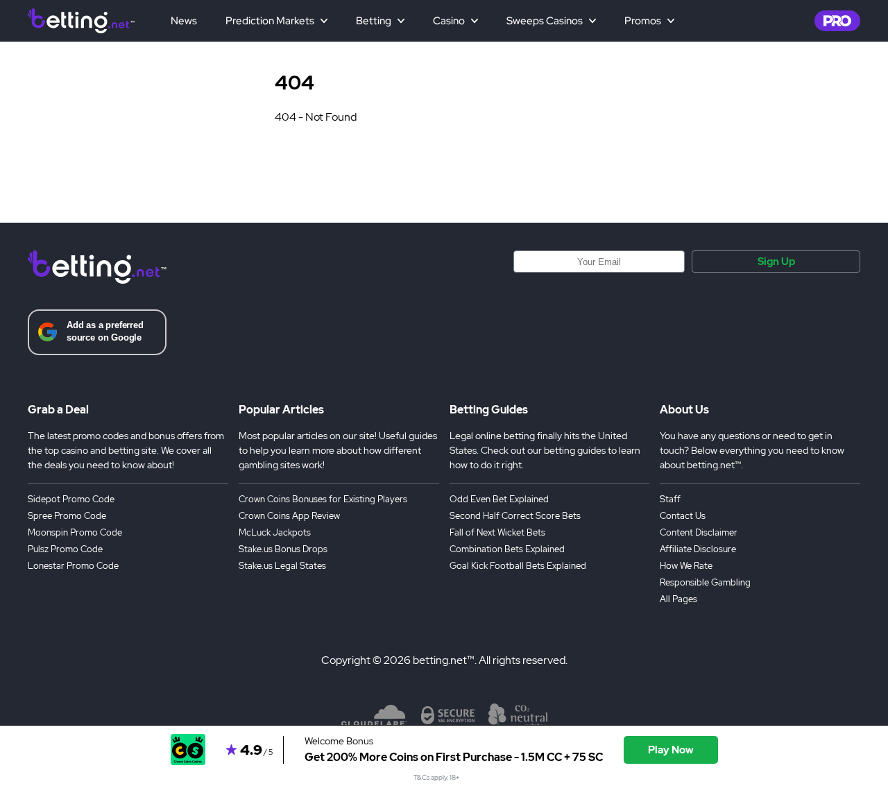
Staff (670, 499)
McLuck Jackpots (275, 532)
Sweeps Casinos (544, 21)
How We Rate (686, 566)
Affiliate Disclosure (698, 549)
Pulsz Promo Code (65, 549)
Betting (373, 21)
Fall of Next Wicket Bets (497, 532)
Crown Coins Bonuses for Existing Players (323, 499)
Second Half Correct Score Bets (515, 516)
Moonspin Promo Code (75, 532)
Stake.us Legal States (282, 566)
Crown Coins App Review (289, 516)
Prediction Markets (269, 21)
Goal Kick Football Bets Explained (518, 566)
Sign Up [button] (776, 261)
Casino (449, 21)
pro (837, 20)
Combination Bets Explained (507, 549)
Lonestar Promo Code (73, 566)
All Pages (678, 599)
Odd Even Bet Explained (499, 499)
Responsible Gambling (705, 582)
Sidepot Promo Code (71, 499)
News (184, 21)
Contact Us (683, 516)
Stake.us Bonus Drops (283, 549)
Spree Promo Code (67, 516)
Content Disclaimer (698, 532)
